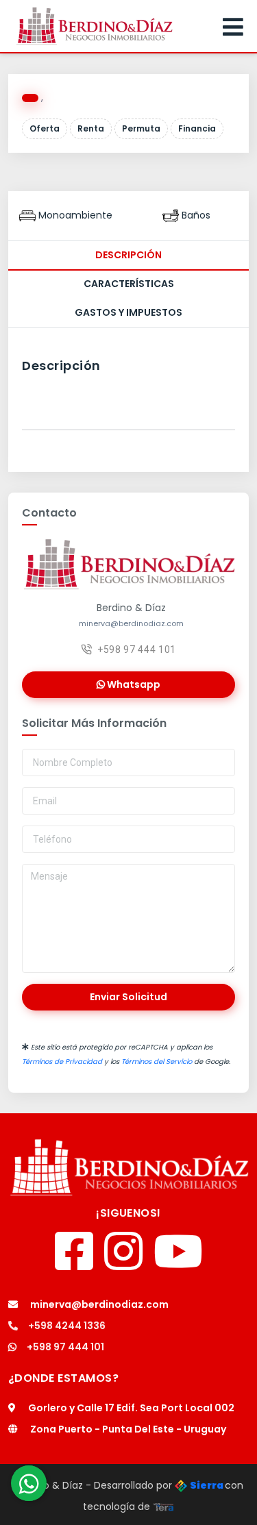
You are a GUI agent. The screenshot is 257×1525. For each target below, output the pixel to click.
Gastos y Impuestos (128, 312)
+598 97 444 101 (136, 649)
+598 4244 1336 (67, 1325)
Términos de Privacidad (62, 1061)
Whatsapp (132, 684)
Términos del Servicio (156, 1061)
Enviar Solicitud (128, 997)
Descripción (128, 255)
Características (129, 283)
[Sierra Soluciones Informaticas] (164, 1506)
